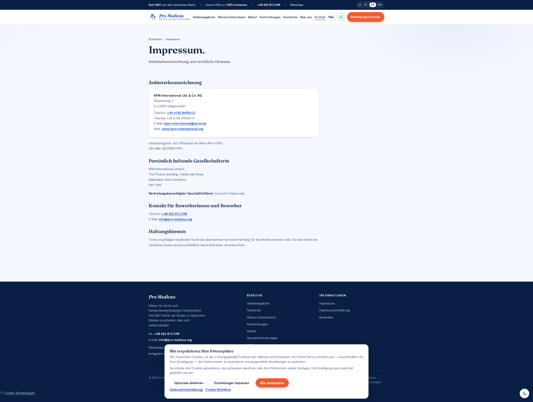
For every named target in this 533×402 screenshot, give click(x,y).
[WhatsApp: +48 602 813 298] (341, 17)
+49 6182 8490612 (181, 113)
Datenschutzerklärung (334, 310)
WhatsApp (296, 5)
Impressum (327, 303)
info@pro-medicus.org (175, 219)
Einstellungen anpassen (231, 383)
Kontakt (320, 17)
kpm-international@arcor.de (185, 123)
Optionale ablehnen (188, 383)
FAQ (331, 17)
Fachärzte (290, 17)
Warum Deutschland (231, 17)
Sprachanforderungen (262, 338)
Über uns (306, 17)
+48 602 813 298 (174, 214)
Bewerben (326, 317)
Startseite (155, 39)
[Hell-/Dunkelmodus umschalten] (524, 393)
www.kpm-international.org (182, 129)
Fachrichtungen (270, 17)
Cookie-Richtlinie (218, 390)
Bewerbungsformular (366, 17)
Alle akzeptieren (272, 383)
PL (365, 4)
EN (379, 4)
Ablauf (252, 17)
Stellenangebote (204, 17)
